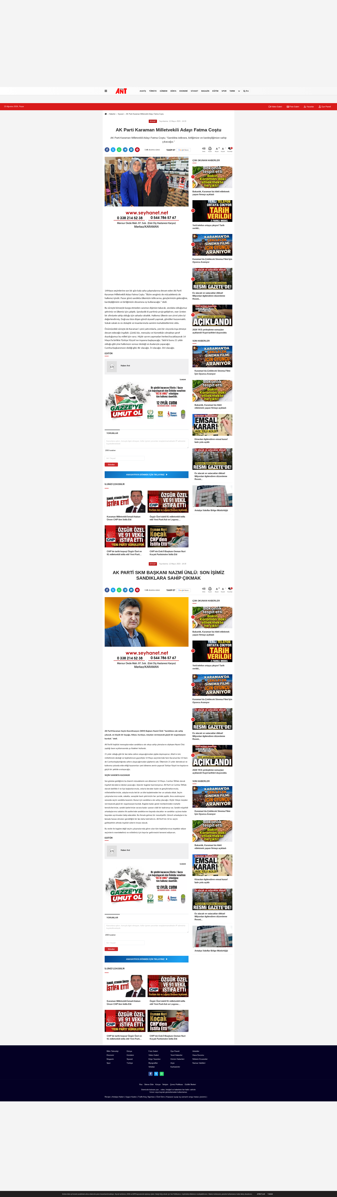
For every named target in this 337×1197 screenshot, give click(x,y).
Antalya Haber (118, 1097)
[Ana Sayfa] (106, 114)
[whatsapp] (119, 149)
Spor (224, 91)
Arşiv (172, 1063)
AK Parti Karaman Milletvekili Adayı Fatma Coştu (145, 114)
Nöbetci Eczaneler (200, 1059)
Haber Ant (125, 365)
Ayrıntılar (261, 1194)
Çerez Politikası (176, 1084)
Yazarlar (310, 106)
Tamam (270, 1194)
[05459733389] (162, 1074)
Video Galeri (276, 106)
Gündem (163, 91)
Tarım (232, 91)
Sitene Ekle (149, 1084)
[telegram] (125, 149)
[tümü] (239, 91)
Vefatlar (151, 1067)
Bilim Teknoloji (112, 1051)
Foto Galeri (294, 106)
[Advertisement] (79, 47)
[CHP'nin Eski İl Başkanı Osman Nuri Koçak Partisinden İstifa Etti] (168, 536)
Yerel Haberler (176, 1055)
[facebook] (107, 149)
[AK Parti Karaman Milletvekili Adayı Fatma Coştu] (147, 182)
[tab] (112, 433)
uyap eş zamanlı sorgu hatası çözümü (190, 1097)
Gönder (111, 464)
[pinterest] (137, 149)
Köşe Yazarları (154, 1059)
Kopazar (169, 1097)
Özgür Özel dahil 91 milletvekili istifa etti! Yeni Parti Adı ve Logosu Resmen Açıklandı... (167, 518)
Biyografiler (153, 1063)
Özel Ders (160, 1097)
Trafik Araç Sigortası (146, 1097)
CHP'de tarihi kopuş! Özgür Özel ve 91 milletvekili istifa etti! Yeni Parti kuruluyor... (124, 553)
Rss (140, 1084)
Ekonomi (183, 91)
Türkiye (153, 91)
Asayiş (143, 91)
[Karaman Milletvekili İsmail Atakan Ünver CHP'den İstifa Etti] (125, 502)
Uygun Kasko (131, 1097)
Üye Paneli (326, 106)
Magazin (205, 91)
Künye (158, 1084)
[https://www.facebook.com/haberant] (150, 1074)
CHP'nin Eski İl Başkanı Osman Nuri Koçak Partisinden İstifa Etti (167, 552)
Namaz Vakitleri (198, 1063)
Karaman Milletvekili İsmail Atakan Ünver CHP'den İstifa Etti (123, 518)
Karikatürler (175, 1067)
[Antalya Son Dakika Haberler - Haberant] (123, 91)
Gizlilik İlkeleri (190, 1084)
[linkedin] (131, 149)
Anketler (195, 1051)
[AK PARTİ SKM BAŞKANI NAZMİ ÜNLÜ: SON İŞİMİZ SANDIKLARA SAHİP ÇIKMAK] (147, 622)
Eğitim (215, 91)
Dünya (173, 91)
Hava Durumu (198, 1055)
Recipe (107, 1097)
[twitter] (113, 149)
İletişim (165, 1084)
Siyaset (194, 91)
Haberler (112, 114)
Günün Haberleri (177, 1059)
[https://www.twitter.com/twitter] (156, 1074)
